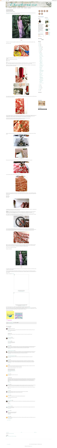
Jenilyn (8, 390)
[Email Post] (13, 322)
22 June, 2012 (9, 331)
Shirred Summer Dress (41, 60)
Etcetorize (9, 345)
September (40, 49)
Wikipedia (13, 273)
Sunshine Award (41, 66)
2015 (39, 43)
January (40, 88)
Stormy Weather (41, 55)
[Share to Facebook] (17, 322)
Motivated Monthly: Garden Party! (41, 80)
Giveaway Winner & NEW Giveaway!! (41, 70)
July (39, 51)
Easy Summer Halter (40, 69)
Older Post (35, 432)
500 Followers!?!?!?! (49, 29)
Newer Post (7, 432)
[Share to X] (16, 322)
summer (12, 323)
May (39, 84)
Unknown (9, 416)
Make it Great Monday (40, 58)
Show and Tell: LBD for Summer (41, 65)
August (40, 50)
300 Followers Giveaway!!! (47, 19)
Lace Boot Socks (49, 25)
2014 (39, 44)
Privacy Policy (8, 444)
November (40, 47)
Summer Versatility (41, 56)
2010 (39, 90)
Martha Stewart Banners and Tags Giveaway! (41, 78)
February (40, 87)
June (40, 52)
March (40, 86)
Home (21, 432)
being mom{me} (9, 337)
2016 (39, 42)
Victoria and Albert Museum (21, 291)
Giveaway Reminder (40, 57)
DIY (8, 323)
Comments (40, 36)
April (40, 85)
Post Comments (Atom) (11, 433)
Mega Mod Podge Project (49, 22)
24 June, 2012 (9, 357)
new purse (9, 13)
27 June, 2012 (9, 388)
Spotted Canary (41, 73)
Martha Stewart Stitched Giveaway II (41, 62)
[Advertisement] (21, 426)
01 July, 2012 (9, 408)
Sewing (10, 323)
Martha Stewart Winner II (41, 54)
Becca (8, 327)
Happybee (9, 410)
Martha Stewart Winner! (41, 63)
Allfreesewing (29, 307)
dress (9, 323)
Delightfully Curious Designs (11, 350)
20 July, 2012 (9, 414)
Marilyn (8, 359)
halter (6, 13)
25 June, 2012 (9, 375)
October (40, 48)
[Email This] (15, 322)
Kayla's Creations (10, 400)
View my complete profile (40, 32)
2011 (39, 89)
